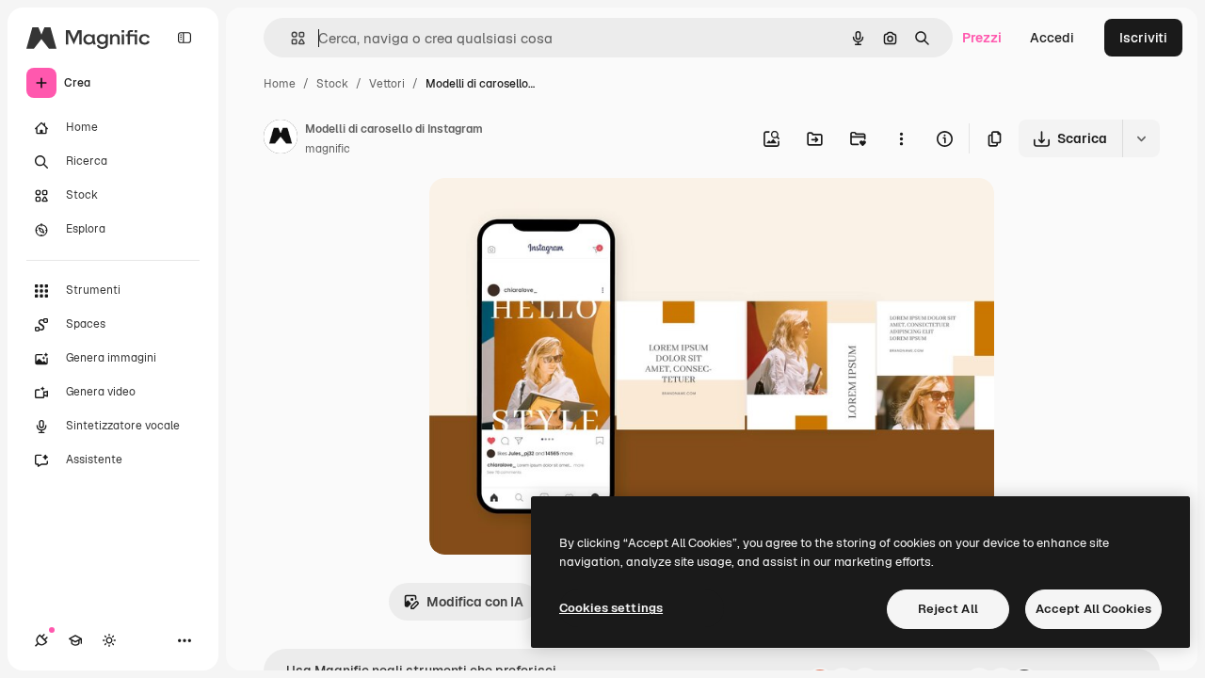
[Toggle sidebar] (184, 38)
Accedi (1052, 37)
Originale (553, 214)
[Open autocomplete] (290, 38)
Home (280, 83)
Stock (332, 83)
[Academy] (75, 640)
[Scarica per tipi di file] (1141, 138)
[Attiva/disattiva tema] (109, 640)
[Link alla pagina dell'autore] (280, 139)
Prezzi (982, 37)
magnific (327, 148)
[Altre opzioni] (901, 138)
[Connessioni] (41, 640)
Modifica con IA (474, 601)
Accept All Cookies (1093, 609)
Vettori (387, 83)
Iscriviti (1143, 37)
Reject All (948, 609)
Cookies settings (611, 608)
